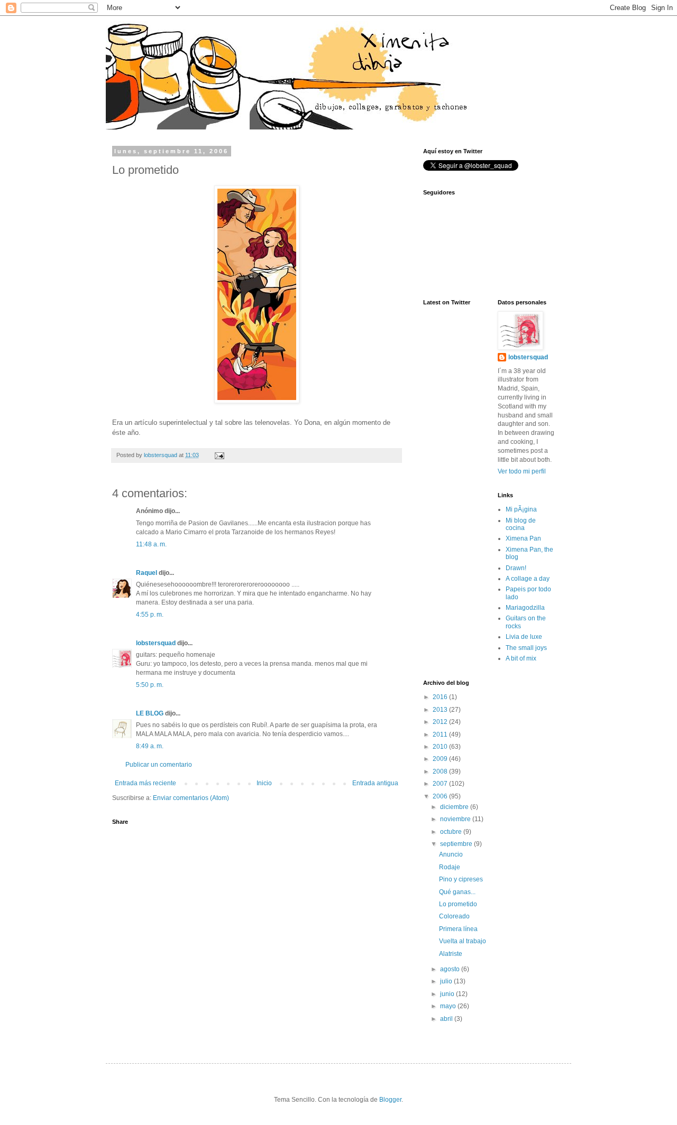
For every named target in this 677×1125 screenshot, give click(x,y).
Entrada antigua (375, 783)
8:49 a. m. (149, 746)
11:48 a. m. (151, 544)
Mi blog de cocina (521, 524)
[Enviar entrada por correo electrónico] (219, 455)
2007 (441, 783)
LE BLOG (149, 713)
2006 (441, 796)
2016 (441, 697)
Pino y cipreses (461, 879)
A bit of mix (521, 658)
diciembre (455, 807)
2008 (441, 771)
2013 (441, 709)
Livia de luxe (524, 636)
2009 (441, 759)
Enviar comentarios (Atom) (191, 798)
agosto (450, 969)
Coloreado (454, 916)
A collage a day (528, 578)
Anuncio (451, 854)
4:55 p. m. (149, 614)
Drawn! (516, 568)
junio (448, 994)
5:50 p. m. (149, 685)
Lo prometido (458, 904)
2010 (441, 746)
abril (447, 1018)
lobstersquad (156, 643)
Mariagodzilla (525, 607)
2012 (441, 722)
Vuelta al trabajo (462, 941)
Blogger (390, 1099)
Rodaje (449, 867)
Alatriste (450, 953)
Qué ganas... (457, 892)
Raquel (146, 573)
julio (447, 981)
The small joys (526, 648)
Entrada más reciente (145, 783)
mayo (449, 1006)
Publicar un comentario (158, 764)
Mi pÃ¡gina (521, 509)
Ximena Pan (523, 538)
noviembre (456, 819)
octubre (451, 831)
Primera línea (458, 929)
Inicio (264, 783)
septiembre (457, 844)
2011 (441, 734)
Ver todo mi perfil (522, 471)
